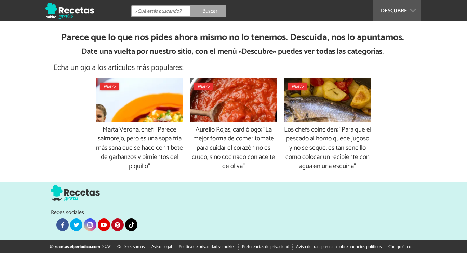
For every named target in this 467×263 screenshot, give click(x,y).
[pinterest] (117, 224)
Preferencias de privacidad (265, 246)
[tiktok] (131, 224)
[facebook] (62, 224)
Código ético (399, 246)
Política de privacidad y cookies (207, 246)
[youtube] (104, 224)
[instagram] (90, 224)
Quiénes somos (131, 246)
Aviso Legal (161, 246)
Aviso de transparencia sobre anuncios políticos (339, 246)
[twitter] (76, 224)
